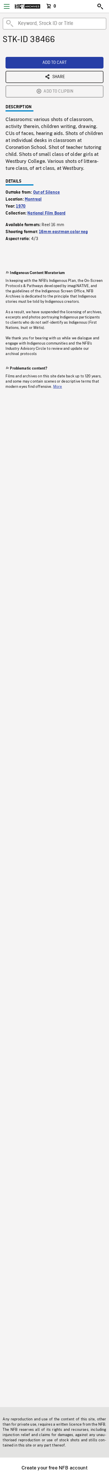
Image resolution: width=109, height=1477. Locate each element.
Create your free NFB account (54, 1468)
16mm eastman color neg (63, 232)
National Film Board (46, 213)
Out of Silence (46, 192)
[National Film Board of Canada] (27, 6)
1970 (21, 206)
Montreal (33, 199)
